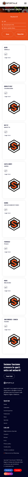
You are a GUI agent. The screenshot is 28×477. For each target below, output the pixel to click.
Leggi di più (7, 57)
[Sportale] (10, 3)
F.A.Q (5, 440)
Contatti (6, 434)
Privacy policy (7, 443)
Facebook (8, 470)
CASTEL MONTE (8, 164)
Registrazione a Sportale (10, 431)
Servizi (5, 423)
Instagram (8, 474)
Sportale (6, 420)
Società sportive (8, 410)
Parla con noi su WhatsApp (12, 453)
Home (5, 404)
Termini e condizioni (9, 450)
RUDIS (5, 281)
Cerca (7, 34)
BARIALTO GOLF (8, 86)
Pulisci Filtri (20, 34)
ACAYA (5, 47)
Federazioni (7, 414)
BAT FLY (6, 125)
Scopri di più (9, 376)
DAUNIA (6, 203)
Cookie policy (7, 447)
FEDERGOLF (7, 242)
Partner (6, 437)
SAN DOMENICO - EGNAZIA (11, 319)
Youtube (17, 470)
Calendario (6, 407)
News (5, 417)
